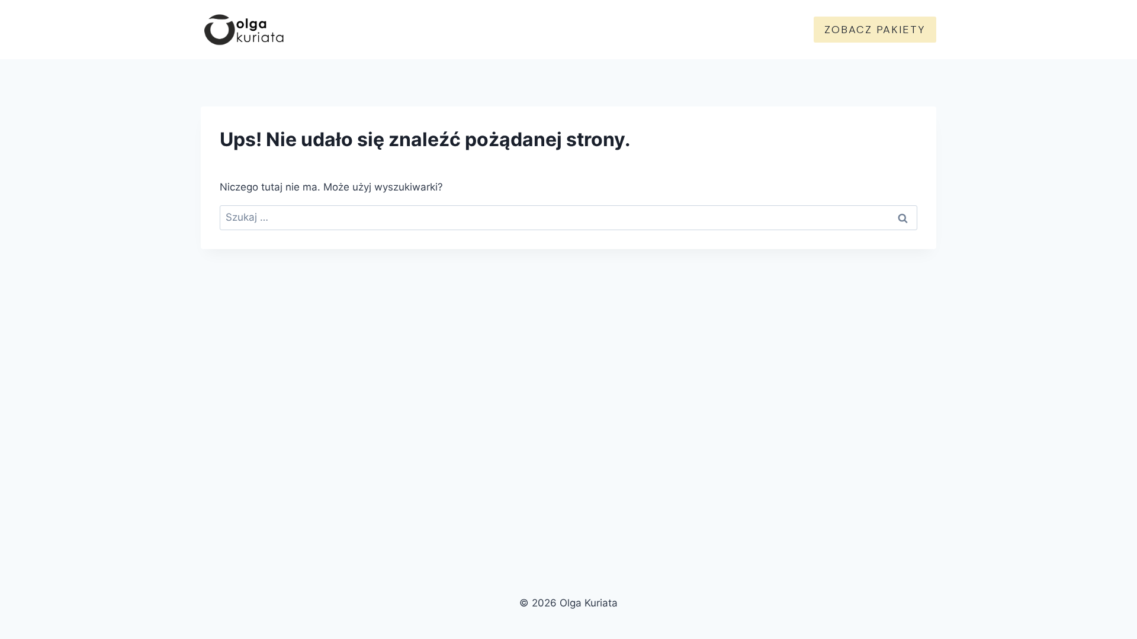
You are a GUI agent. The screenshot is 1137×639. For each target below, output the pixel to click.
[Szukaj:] (568, 217)
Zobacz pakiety (875, 29)
